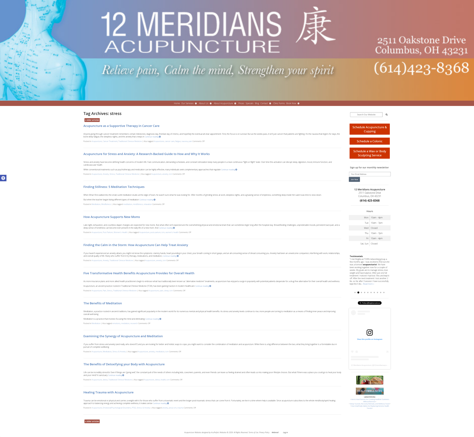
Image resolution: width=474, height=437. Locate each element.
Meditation (96, 204)
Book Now (291, 103)
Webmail (275, 432)
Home (177, 103)
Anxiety (106, 174)
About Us (203, 103)
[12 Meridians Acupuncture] (237, 50)
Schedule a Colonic (370, 141)
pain (190, 141)
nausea (185, 141)
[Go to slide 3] (361, 292)
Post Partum (108, 232)
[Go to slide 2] (358, 292)
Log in (285, 432)
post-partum (155, 232)
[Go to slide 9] (380, 292)
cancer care (169, 141)
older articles (92, 120)
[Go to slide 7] (374, 292)
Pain (104, 290)
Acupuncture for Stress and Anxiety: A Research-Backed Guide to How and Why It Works (146, 154)
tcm (170, 174)
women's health (172, 232)
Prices (241, 103)
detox (105, 379)
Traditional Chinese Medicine (130, 141)
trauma (180, 408)
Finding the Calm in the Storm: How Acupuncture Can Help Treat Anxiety (135, 245)
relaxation (148, 204)
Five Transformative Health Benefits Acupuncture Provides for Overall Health (138, 273)
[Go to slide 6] (371, 292)
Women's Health (120, 232)
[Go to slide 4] (364, 292)
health (163, 379)
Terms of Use (253, 432)
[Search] (387, 115)
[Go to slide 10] (384, 292)
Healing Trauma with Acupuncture (108, 392)
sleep (166, 290)
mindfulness (138, 204)
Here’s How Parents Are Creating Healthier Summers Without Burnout (370, 400)
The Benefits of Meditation (102, 303)
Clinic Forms (279, 103)
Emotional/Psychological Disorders (117, 408)
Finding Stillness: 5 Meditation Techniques (114, 187)
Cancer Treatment (110, 141)
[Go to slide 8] (377, 292)
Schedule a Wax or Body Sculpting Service (369, 153)
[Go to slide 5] (368, 292)
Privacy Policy (264, 432)
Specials (249, 103)
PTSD (134, 408)
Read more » (368, 284)
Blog (257, 103)
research (134, 323)
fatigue (178, 141)
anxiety (165, 174)
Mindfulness (106, 204)
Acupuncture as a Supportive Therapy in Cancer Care (121, 126)
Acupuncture (97, 141)
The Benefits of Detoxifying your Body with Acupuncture (124, 364)
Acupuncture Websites (192, 432)
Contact (264, 103)
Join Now (354, 179)
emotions (116, 323)
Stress (112, 174)
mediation (125, 323)
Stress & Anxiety (119, 351)
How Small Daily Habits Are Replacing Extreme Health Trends (370, 407)
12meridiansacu (380, 365)
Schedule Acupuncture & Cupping (370, 129)
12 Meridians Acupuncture (361, 365)
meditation (127, 204)
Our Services (187, 103)
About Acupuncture (223, 103)
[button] (3, 178)
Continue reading (152, 137)
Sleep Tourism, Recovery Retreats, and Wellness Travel (370, 404)
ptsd (171, 408)
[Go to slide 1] (355, 292)
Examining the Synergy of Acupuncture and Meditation (123, 336)
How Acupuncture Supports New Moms (111, 217)
